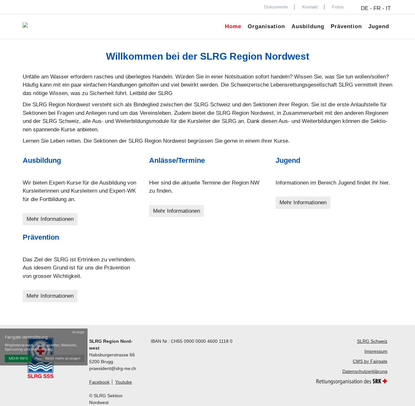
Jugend (378, 26)
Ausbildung (307, 26)
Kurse (281, 141)
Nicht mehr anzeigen (62, 358)
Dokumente (276, 6)
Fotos (338, 6)
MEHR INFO (18, 358)
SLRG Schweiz (212, 105)
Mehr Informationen (50, 219)
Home (233, 26)
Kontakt (310, 6)
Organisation (266, 26)
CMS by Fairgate (370, 361)
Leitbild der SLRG (151, 93)
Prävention (346, 26)
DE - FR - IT (376, 8)
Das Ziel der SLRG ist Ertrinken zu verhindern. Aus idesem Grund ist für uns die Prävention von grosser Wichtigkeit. (79, 268)
